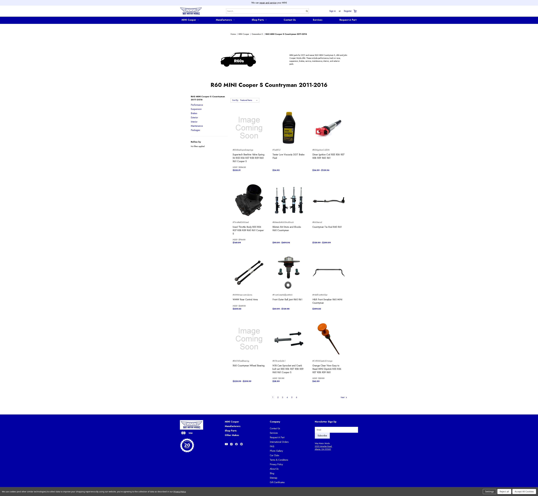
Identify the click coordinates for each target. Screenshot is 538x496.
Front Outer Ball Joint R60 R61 (287, 299)
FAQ (272, 446)
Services (317, 19)
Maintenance (197, 126)
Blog (272, 473)
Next (343, 397)
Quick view (249, 122)
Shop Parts (258, 19)
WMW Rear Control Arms (245, 299)
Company (275, 421)
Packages (195, 130)
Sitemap (273, 477)
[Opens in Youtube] (226, 444)
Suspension (196, 109)
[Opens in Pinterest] (241, 444)
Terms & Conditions (279, 459)
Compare (248, 127)
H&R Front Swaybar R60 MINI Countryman (327, 301)
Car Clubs (274, 455)
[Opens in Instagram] (231, 444)
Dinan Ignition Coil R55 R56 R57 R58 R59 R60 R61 (328, 156)
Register (348, 11)
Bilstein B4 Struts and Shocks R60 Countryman (287, 228)
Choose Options (329, 132)
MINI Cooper (189, 19)
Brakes (194, 113)
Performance (197, 104)
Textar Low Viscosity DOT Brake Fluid (288, 156)
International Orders (279, 442)
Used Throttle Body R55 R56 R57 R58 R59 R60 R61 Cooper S (248, 230)
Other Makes (232, 435)
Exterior (194, 117)
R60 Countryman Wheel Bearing (249, 365)
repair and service (268, 2)
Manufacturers (224, 19)
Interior (194, 121)
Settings (489, 491)
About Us (274, 468)
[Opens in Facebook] (236, 444)
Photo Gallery (276, 451)
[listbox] (249, 100)
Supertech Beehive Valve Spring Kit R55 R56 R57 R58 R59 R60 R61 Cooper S (248, 158)
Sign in (332, 11)
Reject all (504, 491)
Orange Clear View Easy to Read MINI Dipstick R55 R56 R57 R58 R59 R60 (326, 369)
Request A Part (347, 19)
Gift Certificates (277, 482)
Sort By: (235, 100)
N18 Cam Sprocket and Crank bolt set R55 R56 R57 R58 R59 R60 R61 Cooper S (288, 369)
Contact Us (290, 19)
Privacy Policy (276, 464)
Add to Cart (249, 132)
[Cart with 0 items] (355, 11)
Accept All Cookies (524, 491)
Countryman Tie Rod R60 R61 (327, 227)
